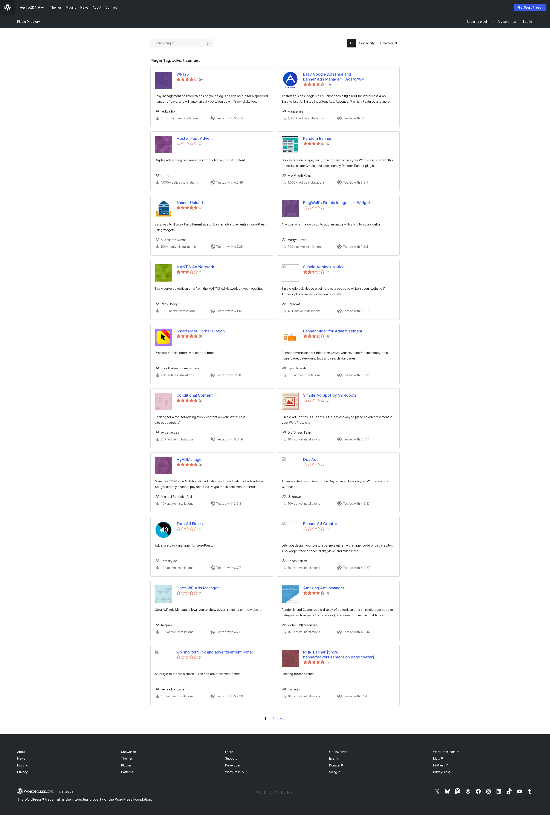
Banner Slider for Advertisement (332, 331)
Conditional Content (194, 395)
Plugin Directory (28, 21)
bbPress (441, 765)
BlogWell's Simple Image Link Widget (336, 202)
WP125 (182, 74)
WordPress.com (446, 752)
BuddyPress (443, 772)
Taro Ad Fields (189, 523)
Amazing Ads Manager (323, 588)
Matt (438, 758)
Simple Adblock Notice (324, 267)
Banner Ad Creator (320, 523)
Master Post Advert (194, 138)
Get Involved (338, 752)
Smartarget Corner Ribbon (200, 331)
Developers (233, 765)
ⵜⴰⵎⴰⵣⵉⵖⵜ (66, 792)
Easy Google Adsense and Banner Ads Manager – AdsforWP (333, 76)
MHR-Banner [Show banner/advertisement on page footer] (338, 654)
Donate (336, 765)
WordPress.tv (236, 772)
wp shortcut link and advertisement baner (214, 652)
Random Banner (317, 138)
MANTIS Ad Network (195, 267)
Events (334, 758)
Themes (127, 758)
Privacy (22, 772)
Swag (335, 772)
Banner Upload (189, 202)
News (21, 758)
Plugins (126, 765)
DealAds (311, 459)
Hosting (22, 765)
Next (283, 719)
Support (231, 758)
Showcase (128, 752)
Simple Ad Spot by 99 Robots (330, 395)
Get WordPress (530, 7)
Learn (229, 752)
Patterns (127, 772)
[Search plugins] (208, 43)
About (21, 752)
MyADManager (189, 459)
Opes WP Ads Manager (197, 588)
